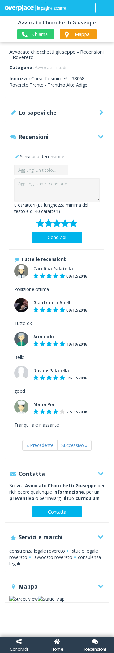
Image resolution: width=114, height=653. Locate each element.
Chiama (40, 34)
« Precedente (40, 445)
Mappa (82, 34)
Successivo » (74, 445)
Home (56, 649)
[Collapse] (102, 8)
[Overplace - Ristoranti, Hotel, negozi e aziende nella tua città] (35, 8)
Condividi (57, 237)
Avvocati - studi (50, 67)
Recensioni (95, 649)
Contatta (57, 512)
